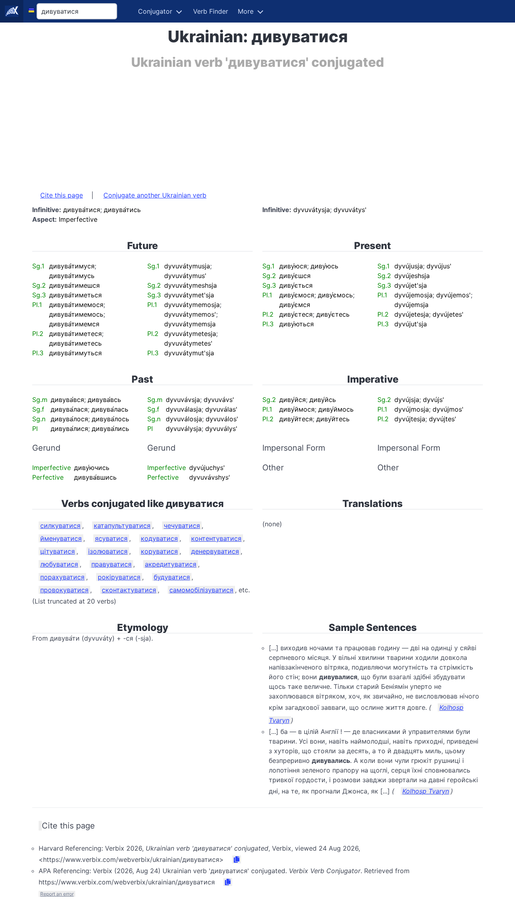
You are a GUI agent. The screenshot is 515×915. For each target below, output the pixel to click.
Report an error (57, 894)
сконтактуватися (129, 590)
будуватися (172, 577)
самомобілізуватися (201, 590)
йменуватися (61, 538)
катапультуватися (122, 525)
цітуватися (57, 551)
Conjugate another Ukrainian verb (154, 195)
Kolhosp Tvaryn (425, 791)
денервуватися (215, 551)
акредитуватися (170, 564)
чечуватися (182, 525)
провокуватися (64, 590)
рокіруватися (119, 577)
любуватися (59, 564)
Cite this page (61, 195)
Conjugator (155, 11)
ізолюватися (108, 551)
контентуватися (216, 538)
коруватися (159, 551)
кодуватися (159, 538)
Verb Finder (210, 11)
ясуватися (111, 538)
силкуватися (60, 525)
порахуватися (62, 577)
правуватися (111, 564)
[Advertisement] (257, 126)
